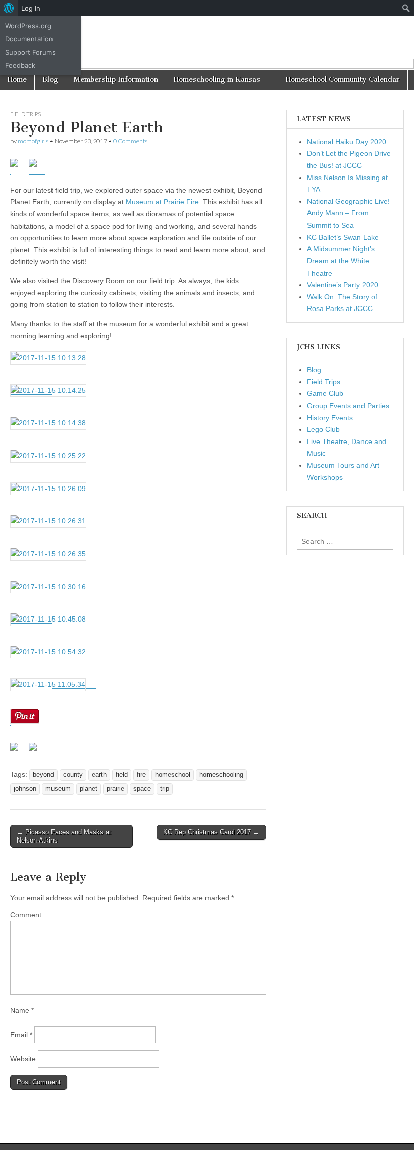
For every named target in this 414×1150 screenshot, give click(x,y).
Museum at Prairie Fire (162, 202)
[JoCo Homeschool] (207, 43)
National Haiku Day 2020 (346, 142)
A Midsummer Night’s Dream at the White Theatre (341, 261)
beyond (43, 774)
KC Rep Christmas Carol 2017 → (211, 832)
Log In (30, 8)
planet (88, 788)
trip (164, 788)
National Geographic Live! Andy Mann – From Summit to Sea (348, 213)
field (122, 774)
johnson (25, 788)
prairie (115, 788)
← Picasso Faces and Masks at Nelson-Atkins (64, 836)
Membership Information (116, 79)
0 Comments (130, 141)
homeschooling (221, 774)
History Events (330, 418)
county (73, 774)
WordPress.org (28, 26)
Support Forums (30, 52)
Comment (25, 915)
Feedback (20, 65)
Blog (50, 79)
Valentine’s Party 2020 (342, 285)
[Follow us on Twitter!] (18, 167)
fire (141, 774)
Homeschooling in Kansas (217, 79)
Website (23, 1059)
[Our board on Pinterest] (37, 167)
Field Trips (25, 114)
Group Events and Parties (348, 406)
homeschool (172, 774)
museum (58, 788)
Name (22, 1010)
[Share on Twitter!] (18, 751)
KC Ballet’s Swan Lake (343, 237)
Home (17, 79)
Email (21, 1035)
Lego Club (323, 429)
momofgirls (33, 141)
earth (99, 774)
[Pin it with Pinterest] (37, 751)
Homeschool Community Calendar (343, 79)
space (142, 788)
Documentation (29, 39)
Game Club (325, 393)
